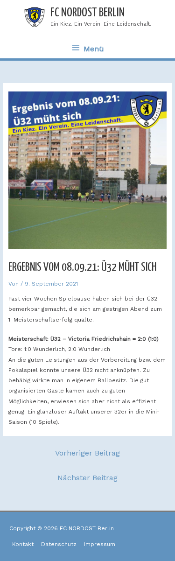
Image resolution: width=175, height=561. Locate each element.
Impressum (99, 544)
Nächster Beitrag (87, 477)
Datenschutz (59, 544)
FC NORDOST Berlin (87, 13)
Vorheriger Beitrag (87, 453)
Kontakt (23, 544)
